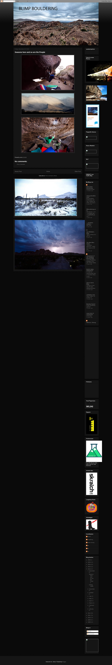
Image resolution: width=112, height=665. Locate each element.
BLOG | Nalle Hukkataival (90, 270)
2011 (89, 615)
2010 (89, 617)
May (90, 598)
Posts (89, 631)
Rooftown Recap (90, 189)
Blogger (64, 661)
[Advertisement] (91, 352)
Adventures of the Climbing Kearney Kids (90, 257)
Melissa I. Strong (91, 322)
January (91, 609)
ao (88, 545)
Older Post (78, 171)
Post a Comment (21, 164)
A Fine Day (89, 316)
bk (88, 548)
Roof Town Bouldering (90, 187)
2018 (89, 560)
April (90, 600)
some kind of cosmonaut (90, 314)
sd (88, 551)
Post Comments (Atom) (51, 175)
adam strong (91, 542)
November (92, 589)
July (90, 596)
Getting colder (91, 585)
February (91, 605)
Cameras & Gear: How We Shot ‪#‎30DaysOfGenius (91, 287)
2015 (89, 564)
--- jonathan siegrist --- (90, 223)
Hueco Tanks (91, 117)
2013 (89, 569)
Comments (91, 634)
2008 (89, 622)
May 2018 (89, 225)
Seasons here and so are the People (91, 578)
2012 (89, 613)
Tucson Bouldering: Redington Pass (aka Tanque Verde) (91, 261)
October (91, 592)
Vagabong (90, 539)
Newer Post (18, 171)
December (92, 571)
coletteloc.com (91, 294)
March (91, 603)
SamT (89, 536)
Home (48, 171)
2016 (89, 562)
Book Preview (90, 125)
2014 (89, 566)
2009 (89, 620)
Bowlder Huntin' (91, 304)
